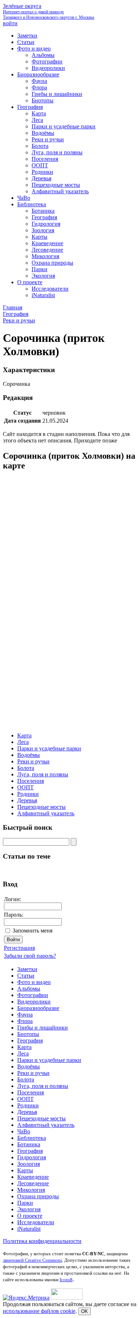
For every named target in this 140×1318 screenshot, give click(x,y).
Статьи (25, 976)
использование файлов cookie (39, 1311)
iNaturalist (29, 1229)
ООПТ (25, 787)
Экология (29, 1209)
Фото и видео (34, 982)
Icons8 (66, 1279)
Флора (25, 1021)
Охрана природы (38, 1196)
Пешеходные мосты (41, 807)
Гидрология (31, 1157)
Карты (25, 1170)
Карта (24, 735)
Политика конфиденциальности (42, 1241)
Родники (28, 794)
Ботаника (28, 1144)
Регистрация (19, 948)
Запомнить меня (32, 930)
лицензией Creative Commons (32, 1260)
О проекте (29, 1216)
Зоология (28, 1164)
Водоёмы (28, 755)
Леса (23, 742)
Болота (25, 768)
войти (10, 23)
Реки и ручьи (33, 761)
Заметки (27, 969)
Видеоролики (34, 1002)
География (30, 1040)
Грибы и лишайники (42, 1027)
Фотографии (32, 995)
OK (84, 1311)
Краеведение (33, 1177)
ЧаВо (23, 1131)
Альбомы (28, 989)
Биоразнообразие (38, 1008)
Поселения (30, 781)
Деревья (27, 800)
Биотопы (28, 1034)
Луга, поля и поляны (42, 774)
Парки (25, 1203)
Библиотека (31, 1138)
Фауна (25, 1014)
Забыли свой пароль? (30, 956)
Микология (31, 1190)
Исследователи (35, 1222)
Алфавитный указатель (45, 813)
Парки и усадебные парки (49, 748)
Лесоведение (33, 1183)
